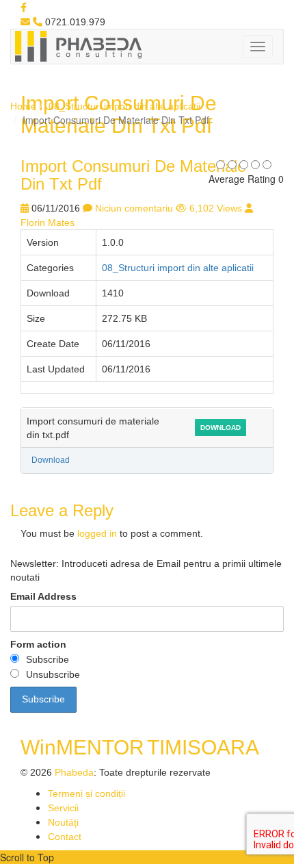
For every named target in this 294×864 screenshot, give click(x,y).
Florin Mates (48, 222)
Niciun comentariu (134, 208)
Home (23, 106)
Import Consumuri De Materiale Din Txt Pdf (133, 175)
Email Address (43, 596)
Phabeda (74, 772)
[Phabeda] (78, 45)
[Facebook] (24, 7)
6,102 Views (215, 208)
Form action (38, 644)
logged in (97, 533)
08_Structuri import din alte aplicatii (124, 106)
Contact (64, 836)
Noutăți (63, 822)
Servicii (63, 807)
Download (220, 427)
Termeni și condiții (86, 793)
